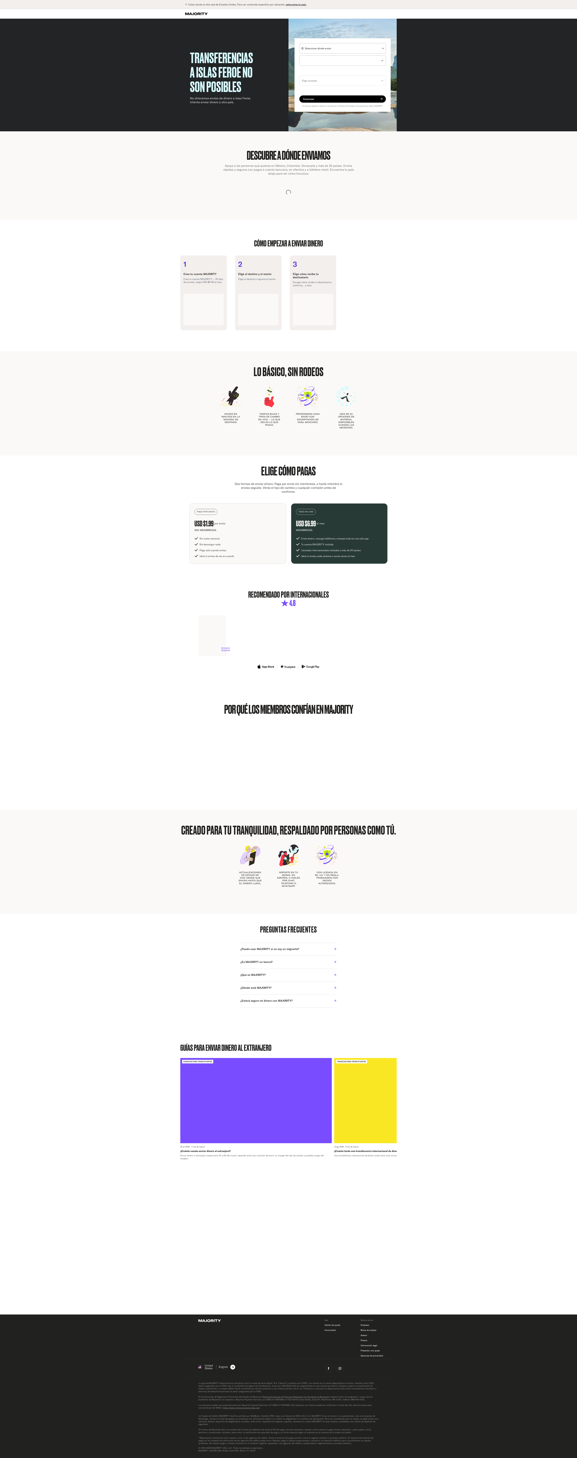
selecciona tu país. (296, 4)
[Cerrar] (186, 4)
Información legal (369, 1345)
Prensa (364, 1340)
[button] (288, 949)
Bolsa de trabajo (368, 1330)
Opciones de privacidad (372, 1356)
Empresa (365, 1325)
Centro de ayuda (332, 1325)
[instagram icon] (340, 1368)
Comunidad (330, 1330)
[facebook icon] (328, 1368)
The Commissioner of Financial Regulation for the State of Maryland (295, 1396)
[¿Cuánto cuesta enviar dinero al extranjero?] (256, 1109)
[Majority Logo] (196, 13)
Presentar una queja (370, 1350)
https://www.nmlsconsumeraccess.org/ (241, 1407)
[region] (288, 1109)
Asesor (364, 1335)
